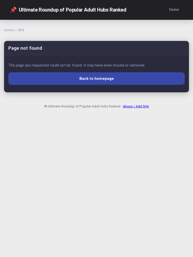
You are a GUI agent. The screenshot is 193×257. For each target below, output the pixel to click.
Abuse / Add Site (136, 106)
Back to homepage (96, 78)
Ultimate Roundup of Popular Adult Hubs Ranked (68, 10)
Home (174, 10)
